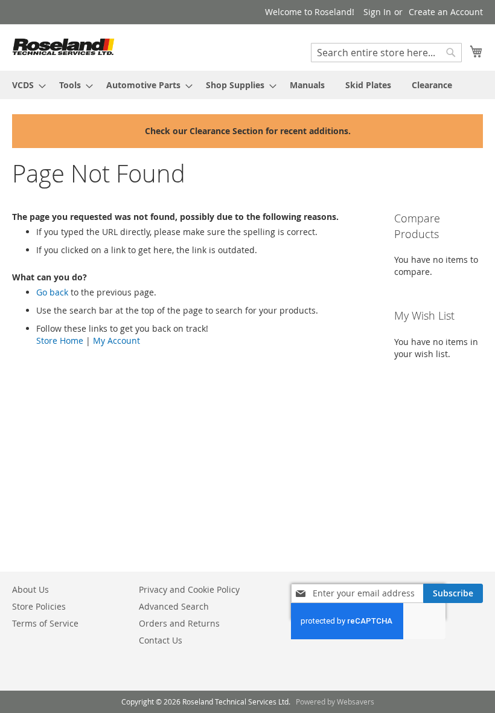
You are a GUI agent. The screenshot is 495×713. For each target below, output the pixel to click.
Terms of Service (45, 623)
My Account (116, 340)
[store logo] (63, 47)
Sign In (377, 12)
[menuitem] (25, 85)
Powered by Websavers (335, 701)
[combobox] (386, 52)
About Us (30, 589)
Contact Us (160, 640)
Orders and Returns (179, 623)
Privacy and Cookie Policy (189, 589)
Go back (52, 292)
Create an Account (446, 12)
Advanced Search (174, 606)
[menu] (247, 85)
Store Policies (39, 606)
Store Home (59, 340)
